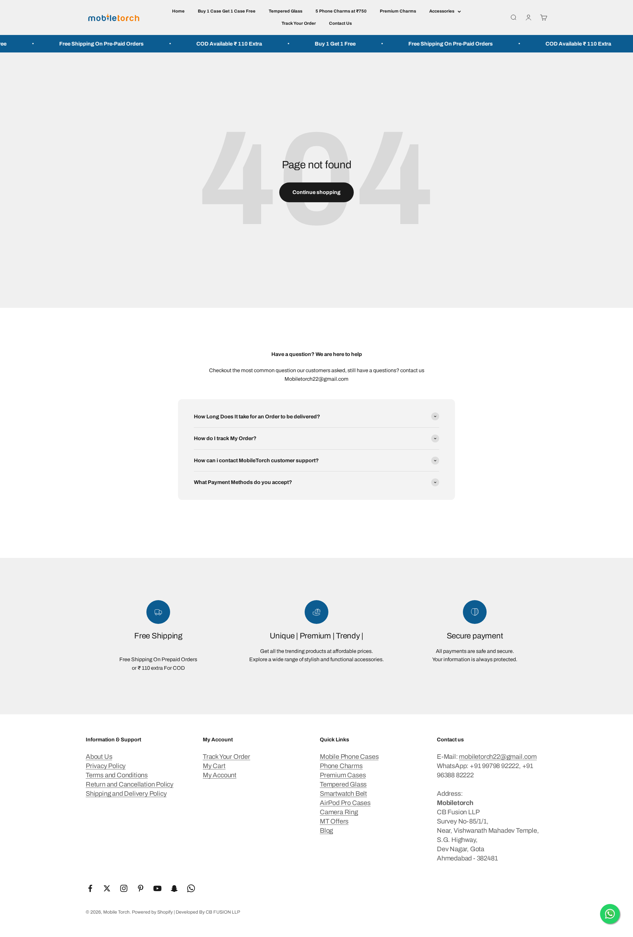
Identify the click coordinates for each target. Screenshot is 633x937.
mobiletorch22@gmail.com (497, 756)
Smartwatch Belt (343, 793)
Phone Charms (341, 765)
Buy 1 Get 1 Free (313, 44)
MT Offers (334, 821)
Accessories (441, 11)
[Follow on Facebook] (90, 888)
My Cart (214, 765)
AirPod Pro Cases (345, 802)
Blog (326, 830)
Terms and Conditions (117, 775)
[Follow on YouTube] (157, 888)
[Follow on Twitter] (107, 888)
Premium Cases (343, 775)
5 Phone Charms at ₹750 (341, 11)
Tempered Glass (285, 11)
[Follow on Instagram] (123, 888)
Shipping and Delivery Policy (126, 793)
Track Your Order (299, 23)
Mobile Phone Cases (349, 756)
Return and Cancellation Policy (129, 784)
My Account (219, 775)
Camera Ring (339, 812)
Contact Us (340, 23)
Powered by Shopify (152, 912)
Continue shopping (316, 192)
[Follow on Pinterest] (140, 888)
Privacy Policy (106, 765)
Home (178, 11)
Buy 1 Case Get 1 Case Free (227, 11)
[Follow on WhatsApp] (191, 888)
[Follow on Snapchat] (174, 888)
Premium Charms (398, 11)
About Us (99, 756)
